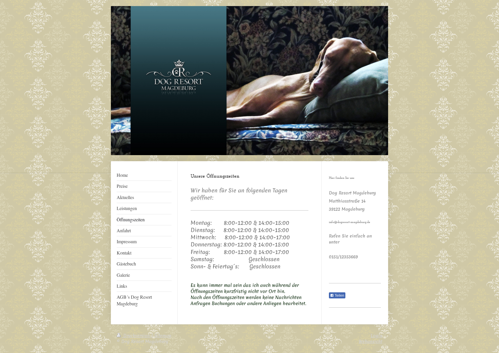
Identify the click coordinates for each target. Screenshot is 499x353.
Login (376, 336)
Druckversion (136, 336)
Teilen (339, 295)
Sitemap (162, 336)
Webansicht (370, 341)
